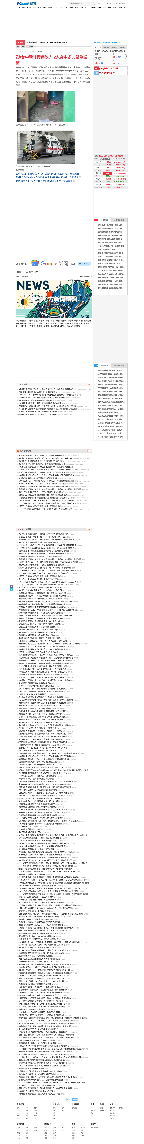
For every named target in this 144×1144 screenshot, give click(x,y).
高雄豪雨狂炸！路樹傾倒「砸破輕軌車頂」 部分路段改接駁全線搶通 (45, 658)
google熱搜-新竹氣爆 (108, 68)
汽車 (115, 8)
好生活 (83, 1128)
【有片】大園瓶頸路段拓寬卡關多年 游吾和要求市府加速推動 (43, 810)
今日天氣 (98, 47)
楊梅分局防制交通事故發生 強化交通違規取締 (37, 708)
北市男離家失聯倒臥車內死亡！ (31, 832)
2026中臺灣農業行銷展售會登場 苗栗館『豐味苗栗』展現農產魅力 (45, 866)
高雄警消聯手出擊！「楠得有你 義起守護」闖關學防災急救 (42, 596)
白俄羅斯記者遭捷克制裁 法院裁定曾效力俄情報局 (117, 232)
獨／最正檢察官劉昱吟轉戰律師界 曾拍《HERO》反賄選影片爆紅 (45, 950)
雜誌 (109, 8)
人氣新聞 (101, 220)
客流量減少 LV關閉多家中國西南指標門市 (113, 270)
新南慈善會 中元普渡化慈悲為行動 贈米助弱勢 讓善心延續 (120, 381)
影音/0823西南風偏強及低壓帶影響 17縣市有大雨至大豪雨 (41, 717)
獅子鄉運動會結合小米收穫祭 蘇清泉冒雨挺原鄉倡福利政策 (42, 917)
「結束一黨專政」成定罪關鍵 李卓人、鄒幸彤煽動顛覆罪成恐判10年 (46, 928)
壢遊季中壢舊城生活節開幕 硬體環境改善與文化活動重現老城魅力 (45, 869)
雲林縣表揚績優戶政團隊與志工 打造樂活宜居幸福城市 (40, 1080)
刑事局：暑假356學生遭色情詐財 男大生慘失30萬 (38, 652)
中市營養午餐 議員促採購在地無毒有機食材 (36, 400)
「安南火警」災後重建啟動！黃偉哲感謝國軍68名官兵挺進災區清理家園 (47, 545)
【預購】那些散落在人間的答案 (31, 829)
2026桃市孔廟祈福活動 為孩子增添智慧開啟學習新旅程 (41, 1007)
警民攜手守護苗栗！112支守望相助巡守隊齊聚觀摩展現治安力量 (44, 970)
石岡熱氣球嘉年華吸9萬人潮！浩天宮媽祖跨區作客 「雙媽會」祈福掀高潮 (48, 821)
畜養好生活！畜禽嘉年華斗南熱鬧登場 (33, 1009)
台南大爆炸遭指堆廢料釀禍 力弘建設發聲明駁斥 (38, 762)
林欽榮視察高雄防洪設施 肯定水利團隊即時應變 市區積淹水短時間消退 (48, 562)
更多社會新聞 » (86, 277)
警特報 (120, 1108)
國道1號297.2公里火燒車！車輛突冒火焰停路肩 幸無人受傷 (42, 748)
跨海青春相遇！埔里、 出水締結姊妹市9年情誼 (37, 1043)
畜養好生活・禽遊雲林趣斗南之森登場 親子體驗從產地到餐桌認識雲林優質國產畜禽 (52, 1018)
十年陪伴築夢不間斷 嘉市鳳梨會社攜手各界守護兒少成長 (41, 953)
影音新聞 (20, 1124)
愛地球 (83, 1135)
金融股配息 (116, 42)
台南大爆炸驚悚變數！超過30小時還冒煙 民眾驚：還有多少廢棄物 (45, 700)
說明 (120, 3)
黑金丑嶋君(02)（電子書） (29, 827)
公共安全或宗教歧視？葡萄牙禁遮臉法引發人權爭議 (39, 922)
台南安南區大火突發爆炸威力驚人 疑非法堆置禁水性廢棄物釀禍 (44, 998)
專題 (24, 8)
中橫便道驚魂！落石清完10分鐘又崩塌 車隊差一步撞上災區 (42, 672)
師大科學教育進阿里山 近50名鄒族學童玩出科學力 (39, 1094)
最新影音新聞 (119, 365)
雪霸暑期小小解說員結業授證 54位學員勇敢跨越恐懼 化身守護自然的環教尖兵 (50, 888)
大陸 (125, 8)
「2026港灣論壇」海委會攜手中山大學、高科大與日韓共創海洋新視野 (46, 872)
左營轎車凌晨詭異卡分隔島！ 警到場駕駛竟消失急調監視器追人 (44, 759)
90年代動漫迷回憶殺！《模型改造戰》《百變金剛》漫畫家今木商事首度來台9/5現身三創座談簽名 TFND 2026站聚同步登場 (67, 880)
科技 (45, 8)
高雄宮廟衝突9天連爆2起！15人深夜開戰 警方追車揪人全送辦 (43, 773)
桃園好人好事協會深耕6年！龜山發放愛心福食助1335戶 (40, 706)
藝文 (82, 1130)
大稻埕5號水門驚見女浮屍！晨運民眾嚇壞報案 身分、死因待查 (44, 661)
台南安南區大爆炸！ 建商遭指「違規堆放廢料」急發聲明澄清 (43, 793)
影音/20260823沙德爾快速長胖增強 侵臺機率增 (37, 686)
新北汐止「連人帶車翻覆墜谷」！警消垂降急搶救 (38, 579)
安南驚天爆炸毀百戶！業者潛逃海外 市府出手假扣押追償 (41, 649)
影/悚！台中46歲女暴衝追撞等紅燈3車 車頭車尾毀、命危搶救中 (48, 177)
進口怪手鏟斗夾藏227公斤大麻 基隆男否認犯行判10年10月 (42, 641)
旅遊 (104, 8)
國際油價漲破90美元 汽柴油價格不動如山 (114, 281)
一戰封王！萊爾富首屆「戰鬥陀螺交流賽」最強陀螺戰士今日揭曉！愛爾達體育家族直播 (53, 883)
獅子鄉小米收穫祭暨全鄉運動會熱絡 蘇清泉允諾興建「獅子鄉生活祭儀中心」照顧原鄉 (52, 835)
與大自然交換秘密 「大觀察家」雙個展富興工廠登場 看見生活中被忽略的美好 (50, 942)
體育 (81, 8)
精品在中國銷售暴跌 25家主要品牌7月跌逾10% (115, 243)
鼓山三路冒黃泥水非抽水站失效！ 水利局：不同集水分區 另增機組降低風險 (48, 891)
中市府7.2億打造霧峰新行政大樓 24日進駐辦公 (37, 392)
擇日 (92, 1113)
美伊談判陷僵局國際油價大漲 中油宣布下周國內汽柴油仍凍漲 (43, 1054)
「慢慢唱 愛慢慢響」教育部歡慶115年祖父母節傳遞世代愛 (41, 745)
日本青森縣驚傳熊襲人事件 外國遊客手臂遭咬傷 (116, 229)
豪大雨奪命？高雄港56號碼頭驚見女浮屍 (34, 683)
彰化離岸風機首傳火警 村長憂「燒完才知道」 (37, 849)
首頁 (18, 8)
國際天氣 (112, 1116)
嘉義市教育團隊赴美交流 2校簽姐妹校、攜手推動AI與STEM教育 (44, 787)
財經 (39, 8)
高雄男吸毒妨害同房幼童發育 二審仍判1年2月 (36, 962)
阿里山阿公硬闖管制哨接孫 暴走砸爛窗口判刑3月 (38, 841)
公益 (82, 1133)
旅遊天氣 (112, 1113)
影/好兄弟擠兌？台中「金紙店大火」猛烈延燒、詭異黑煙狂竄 (43, 689)
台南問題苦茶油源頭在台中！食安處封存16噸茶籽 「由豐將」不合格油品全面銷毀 (51, 914)
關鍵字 (93, 1124)
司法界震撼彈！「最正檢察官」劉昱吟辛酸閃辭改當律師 (40, 739)
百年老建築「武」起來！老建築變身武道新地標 (37, 900)
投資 (73, 1133)
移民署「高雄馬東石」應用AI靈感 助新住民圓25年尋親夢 (41, 618)
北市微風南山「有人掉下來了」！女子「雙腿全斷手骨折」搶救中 (44, 725)
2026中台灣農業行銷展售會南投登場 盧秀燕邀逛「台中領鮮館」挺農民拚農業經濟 (52, 1083)
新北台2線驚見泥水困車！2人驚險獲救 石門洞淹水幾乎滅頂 (42, 903)
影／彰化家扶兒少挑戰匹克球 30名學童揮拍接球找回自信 (41, 945)
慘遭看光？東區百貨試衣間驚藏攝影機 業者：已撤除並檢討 (121, 419)
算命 (92, 1108)
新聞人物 (56, 1104)
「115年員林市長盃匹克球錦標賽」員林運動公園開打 (39, 1012)
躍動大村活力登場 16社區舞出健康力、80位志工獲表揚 (41, 981)
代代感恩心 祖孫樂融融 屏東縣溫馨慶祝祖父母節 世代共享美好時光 (45, 852)
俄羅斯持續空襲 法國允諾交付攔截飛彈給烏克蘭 (116, 236)
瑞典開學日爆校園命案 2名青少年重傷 (34, 911)
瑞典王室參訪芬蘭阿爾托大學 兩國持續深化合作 (116, 260)
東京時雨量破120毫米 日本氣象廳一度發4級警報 (117, 277)
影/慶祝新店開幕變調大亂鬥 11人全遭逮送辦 (36, 897)
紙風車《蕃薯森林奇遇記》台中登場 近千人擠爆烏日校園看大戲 (44, 568)
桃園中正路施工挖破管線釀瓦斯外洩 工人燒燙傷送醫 (39, 959)
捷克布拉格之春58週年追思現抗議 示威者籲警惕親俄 (118, 288)
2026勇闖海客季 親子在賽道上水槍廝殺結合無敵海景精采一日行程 (45, 1038)
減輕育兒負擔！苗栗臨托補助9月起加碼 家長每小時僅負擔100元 (44, 964)
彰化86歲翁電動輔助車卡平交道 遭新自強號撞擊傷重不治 (41, 1004)
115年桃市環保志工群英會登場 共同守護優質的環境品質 (41, 1015)
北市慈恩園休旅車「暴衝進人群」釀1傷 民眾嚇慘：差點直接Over (45, 458)
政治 (29, 8)
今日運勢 (105, 42)
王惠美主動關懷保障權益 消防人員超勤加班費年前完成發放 (42, 1066)
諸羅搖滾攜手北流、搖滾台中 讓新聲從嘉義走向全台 (40, 722)
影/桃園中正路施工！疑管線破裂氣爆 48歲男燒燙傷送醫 (41, 967)
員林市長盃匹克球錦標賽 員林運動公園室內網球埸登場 (40, 855)
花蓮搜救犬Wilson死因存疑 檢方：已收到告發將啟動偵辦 (41, 720)
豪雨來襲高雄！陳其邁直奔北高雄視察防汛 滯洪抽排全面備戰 (43, 551)
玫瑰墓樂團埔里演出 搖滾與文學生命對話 (36, 956)
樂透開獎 (123, 47)
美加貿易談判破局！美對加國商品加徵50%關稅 (37, 1074)
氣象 (111, 1104)
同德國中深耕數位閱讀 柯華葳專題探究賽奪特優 (37, 815)
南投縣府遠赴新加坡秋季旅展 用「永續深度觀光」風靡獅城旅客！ (44, 1032)
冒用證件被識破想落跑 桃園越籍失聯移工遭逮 (36, 635)
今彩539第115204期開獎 (107, 249)
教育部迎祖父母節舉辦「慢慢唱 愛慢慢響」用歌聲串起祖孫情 (43, 742)
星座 (66, 8)
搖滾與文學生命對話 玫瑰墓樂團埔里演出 (35, 984)
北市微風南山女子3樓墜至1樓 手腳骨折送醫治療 (38, 542)
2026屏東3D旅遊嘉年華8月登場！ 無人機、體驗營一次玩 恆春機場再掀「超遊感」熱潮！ (54, 863)
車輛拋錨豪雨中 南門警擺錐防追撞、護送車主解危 (39, 801)
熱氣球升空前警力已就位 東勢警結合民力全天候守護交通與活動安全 (46, 475)
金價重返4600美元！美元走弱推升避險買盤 (35, 919)
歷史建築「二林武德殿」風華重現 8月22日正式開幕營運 (40, 976)
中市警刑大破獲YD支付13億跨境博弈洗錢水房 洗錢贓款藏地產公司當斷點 (48, 409)
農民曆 (97, 42)
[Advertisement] (54, 351)
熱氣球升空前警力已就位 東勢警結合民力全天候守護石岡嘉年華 (44, 756)
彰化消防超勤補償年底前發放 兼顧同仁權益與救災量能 (40, 1001)
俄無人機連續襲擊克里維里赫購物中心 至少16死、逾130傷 (42, 931)
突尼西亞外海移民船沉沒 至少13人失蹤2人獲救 (116, 274)
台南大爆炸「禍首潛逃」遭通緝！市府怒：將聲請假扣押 (40, 692)
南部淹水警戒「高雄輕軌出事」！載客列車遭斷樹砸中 (40, 675)
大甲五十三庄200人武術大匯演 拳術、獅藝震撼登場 (118, 433)
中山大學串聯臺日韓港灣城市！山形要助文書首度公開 (40, 824)
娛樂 (76, 8)
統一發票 (103, 1110)
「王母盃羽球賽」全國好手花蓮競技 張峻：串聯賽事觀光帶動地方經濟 (47, 905)
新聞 (18, 47)
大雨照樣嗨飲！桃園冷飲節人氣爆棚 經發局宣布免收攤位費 (42, 703)
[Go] (94, 4)
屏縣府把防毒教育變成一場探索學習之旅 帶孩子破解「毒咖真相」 (44, 858)
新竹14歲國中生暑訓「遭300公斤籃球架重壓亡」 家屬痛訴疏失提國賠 (46, 1023)
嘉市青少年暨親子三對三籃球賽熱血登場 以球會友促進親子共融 (43, 843)
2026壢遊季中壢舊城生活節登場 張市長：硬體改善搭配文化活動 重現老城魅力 (49, 1049)
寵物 (35, 1108)
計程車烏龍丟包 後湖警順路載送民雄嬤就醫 (36, 779)
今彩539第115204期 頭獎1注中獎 (111, 246)
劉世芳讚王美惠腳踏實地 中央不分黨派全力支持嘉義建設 (120, 391)
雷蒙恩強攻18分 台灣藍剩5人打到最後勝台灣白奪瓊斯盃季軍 (52, 42)
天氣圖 (112, 1118)
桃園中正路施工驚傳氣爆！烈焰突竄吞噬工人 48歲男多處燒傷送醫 (45, 1088)
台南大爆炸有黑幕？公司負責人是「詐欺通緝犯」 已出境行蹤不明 (45, 908)
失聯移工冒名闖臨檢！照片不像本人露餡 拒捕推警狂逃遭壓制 (43, 663)
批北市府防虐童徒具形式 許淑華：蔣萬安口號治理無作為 (41, 818)
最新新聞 (101, 365)
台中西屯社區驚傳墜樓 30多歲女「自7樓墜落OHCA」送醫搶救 (44, 680)
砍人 (26, 272)
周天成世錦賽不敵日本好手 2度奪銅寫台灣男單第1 (117, 253)
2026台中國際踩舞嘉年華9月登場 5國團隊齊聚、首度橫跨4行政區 (45, 509)
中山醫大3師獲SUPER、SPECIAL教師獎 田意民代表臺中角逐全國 (45, 860)
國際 (50, 8)
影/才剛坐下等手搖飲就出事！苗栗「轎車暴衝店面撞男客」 (42, 796)
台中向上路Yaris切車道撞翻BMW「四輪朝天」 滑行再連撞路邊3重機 (46, 481)
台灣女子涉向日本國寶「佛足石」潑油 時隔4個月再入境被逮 (42, 737)
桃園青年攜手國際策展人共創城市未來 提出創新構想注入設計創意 (45, 1052)
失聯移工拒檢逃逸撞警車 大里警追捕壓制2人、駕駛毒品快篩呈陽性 (45, 389)
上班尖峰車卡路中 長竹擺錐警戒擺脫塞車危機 (37, 751)
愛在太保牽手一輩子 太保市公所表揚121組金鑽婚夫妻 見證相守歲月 (45, 1021)
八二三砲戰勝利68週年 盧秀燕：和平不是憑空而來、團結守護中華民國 (47, 503)
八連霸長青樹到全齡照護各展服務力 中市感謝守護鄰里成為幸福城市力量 (47, 753)
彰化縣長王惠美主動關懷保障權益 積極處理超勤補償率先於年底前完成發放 (49, 877)
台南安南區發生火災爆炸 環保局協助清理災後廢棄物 (40, 993)
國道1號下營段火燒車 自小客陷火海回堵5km (36, 936)
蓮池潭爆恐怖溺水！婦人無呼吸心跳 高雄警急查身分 (118, 370)
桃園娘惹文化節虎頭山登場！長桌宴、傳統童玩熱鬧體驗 (40, 714)
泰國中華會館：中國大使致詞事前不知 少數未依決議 (117, 284)
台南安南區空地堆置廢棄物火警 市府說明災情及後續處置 (41, 846)
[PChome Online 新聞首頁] (44, 3)
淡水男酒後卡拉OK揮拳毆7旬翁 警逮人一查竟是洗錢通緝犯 (42, 784)
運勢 (60, 8)
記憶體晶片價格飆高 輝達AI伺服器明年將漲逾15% (117, 225)
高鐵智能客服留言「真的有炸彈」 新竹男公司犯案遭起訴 (41, 978)
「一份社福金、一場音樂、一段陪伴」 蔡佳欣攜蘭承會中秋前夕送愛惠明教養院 (50, 1057)
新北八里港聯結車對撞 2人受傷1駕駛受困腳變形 (38, 1029)
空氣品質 (106, 47)
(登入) (125, 3)
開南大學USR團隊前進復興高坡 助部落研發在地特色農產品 (42, 1060)
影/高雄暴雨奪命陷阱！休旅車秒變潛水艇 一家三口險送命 (42, 669)
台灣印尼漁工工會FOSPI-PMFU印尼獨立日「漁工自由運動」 (42, 677)
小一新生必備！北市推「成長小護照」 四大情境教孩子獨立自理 (43, 647)
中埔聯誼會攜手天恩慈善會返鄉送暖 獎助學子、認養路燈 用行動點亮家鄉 (47, 470)
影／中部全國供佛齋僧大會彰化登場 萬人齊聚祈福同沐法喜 (42, 666)
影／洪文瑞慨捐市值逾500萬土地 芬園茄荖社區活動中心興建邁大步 (46, 655)
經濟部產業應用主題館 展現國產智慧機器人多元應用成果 (41, 398)
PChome (107, 3)
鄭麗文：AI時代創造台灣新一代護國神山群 (114, 256)
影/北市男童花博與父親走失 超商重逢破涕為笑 (37, 886)
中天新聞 (39, 51)
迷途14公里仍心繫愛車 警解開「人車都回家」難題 (39, 638)
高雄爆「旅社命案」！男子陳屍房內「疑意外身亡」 (39, 728)
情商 (35, 1110)
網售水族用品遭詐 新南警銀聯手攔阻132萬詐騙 (37, 790)
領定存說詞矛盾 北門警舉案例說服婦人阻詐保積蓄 (39, 798)
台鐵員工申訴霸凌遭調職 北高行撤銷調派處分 (36, 627)
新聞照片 (47, 1124)
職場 (55, 8)
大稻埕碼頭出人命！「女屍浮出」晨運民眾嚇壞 (37, 776)
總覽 (73, 1128)
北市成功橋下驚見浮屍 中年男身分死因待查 (36, 948)
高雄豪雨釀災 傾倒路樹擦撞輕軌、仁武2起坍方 (37, 632)
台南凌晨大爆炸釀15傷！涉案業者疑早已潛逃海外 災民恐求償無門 (45, 782)
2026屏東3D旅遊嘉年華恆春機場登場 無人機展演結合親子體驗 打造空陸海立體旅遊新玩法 (55, 894)
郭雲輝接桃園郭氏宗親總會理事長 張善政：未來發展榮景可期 (43, 1063)
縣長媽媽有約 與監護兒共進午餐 (31, 1069)
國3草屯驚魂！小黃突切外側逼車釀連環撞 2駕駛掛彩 (40, 587)
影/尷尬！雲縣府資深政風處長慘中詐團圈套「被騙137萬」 (41, 767)
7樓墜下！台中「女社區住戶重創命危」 (34, 694)
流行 (35, 1118)
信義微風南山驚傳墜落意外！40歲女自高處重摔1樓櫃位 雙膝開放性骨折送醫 (49, 489)
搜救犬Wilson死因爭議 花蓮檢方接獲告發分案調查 (39, 624)
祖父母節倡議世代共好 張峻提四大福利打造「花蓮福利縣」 (42, 731)
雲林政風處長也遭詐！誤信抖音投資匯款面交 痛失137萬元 (42, 711)
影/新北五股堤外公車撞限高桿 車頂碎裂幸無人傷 (38, 939)
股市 (99, 3)
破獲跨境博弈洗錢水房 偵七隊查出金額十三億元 (37, 412)
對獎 (102, 1104)
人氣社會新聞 (119, 220)
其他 (35, 1130)
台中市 (37, 272)
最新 (18, 1108)
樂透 (101, 1108)
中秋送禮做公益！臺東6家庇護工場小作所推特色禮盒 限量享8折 (44, 1026)
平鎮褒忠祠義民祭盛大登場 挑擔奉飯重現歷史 (36, 804)
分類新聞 (20, 1104)
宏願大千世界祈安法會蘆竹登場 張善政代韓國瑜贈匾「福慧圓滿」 (44, 1046)
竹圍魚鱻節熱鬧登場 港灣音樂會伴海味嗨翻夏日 (37, 807)
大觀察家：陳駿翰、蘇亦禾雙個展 (31, 874)
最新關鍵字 (94, 1128)
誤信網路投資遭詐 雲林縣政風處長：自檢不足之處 (39, 621)
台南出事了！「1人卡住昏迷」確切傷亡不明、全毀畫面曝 (45, 181)
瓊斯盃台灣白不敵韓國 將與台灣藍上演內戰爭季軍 (117, 263)
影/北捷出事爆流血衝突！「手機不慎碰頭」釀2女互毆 (39, 838)
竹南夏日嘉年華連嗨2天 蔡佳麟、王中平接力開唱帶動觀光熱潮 (44, 486)
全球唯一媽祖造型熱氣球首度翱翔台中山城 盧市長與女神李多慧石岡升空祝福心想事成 (53, 770)
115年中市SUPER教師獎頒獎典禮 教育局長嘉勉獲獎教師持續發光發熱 (47, 395)
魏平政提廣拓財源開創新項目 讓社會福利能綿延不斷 (39, 933)
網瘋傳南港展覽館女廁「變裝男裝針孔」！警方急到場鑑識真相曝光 (45, 973)
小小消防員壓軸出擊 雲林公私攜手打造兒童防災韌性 (40, 995)
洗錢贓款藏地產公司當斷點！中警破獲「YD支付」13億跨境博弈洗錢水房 (47, 406)
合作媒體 (114, 3)
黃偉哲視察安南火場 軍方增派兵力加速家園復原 (116, 398)
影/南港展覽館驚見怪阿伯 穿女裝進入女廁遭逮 (37, 1040)
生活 (87, 8)
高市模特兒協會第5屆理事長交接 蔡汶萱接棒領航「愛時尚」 (43, 461)
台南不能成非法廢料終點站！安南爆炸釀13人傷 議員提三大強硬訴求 (46, 1035)
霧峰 (31, 272)
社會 (34, 8)
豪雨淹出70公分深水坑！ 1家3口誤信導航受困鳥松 (39, 630)
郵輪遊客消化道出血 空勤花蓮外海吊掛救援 (35, 1091)
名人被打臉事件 (107, 72)
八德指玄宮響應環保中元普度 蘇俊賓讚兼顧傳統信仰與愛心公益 (43, 498)
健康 (71, 8)
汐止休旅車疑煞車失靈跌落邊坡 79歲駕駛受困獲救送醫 (41, 697)
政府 (120, 8)
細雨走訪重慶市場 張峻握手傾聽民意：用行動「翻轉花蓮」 (42, 734)
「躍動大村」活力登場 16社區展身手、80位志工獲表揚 (40, 1071)
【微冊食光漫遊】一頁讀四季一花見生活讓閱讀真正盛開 (40, 987)
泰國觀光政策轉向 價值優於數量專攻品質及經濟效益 (117, 239)
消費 (99, 8)
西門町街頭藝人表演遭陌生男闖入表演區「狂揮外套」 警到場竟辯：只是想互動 (50, 644)
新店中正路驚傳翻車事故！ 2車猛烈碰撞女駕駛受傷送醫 (119, 416)
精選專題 (74, 1108)
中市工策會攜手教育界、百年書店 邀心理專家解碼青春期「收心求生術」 (48, 1077)
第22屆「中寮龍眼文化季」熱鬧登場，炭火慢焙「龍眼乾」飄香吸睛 (45, 585)
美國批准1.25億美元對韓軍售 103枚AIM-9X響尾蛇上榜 (40, 925)
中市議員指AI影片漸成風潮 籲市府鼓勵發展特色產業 (40, 403)
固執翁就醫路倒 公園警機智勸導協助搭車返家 (37, 765)
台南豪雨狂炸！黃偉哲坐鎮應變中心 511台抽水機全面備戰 (42, 554)
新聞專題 (75, 1104)
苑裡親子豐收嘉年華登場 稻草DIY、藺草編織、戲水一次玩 (120, 405)
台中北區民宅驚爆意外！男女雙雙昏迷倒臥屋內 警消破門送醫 (47, 173)
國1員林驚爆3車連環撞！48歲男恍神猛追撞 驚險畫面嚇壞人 (43, 990)
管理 (73, 1135)
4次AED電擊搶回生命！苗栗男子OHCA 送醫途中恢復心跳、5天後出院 (47, 501)
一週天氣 (112, 1110)
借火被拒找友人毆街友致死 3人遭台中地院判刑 (37, 1085)
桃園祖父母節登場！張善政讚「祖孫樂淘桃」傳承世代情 (40, 812)
